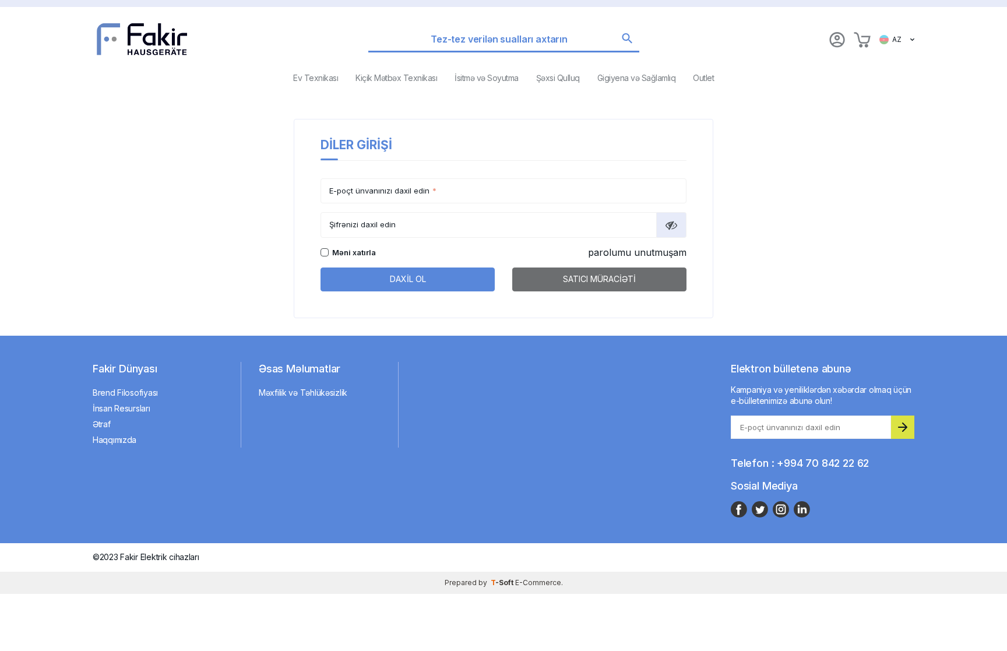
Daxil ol (408, 279)
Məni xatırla (354, 252)
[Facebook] (739, 509)
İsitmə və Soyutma (487, 78)
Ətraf (102, 424)
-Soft (503, 582)
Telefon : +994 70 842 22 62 (800, 463)
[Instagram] (781, 509)
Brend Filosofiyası (125, 392)
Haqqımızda (114, 440)
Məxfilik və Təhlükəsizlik (303, 392)
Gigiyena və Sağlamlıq (636, 78)
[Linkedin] (802, 509)
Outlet (703, 78)
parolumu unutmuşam (637, 252)
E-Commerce (538, 582)
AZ (895, 39)
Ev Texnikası (315, 78)
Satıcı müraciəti (599, 279)
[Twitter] (760, 509)
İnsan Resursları (121, 408)
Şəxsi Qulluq (558, 78)
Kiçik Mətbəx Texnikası (396, 78)
